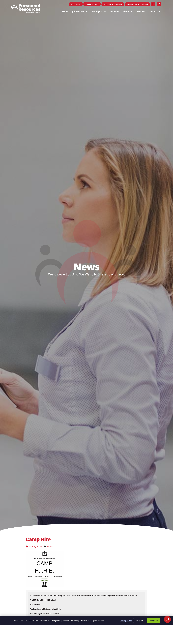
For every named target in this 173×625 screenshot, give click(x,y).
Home (66, 12)
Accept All (153, 620)
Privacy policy (126, 620)
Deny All (139, 620)
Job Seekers (81, 12)
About (129, 12)
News (50, 546)
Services (115, 12)
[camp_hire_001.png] (45, 586)
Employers (100, 12)
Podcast (142, 12)
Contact (155, 12)
